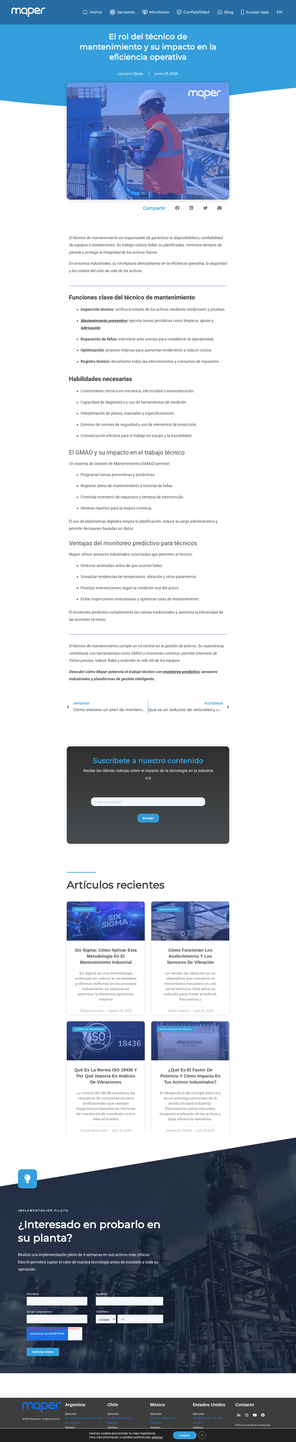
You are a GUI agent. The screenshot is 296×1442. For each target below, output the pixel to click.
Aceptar (184, 1435)
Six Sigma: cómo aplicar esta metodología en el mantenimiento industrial (106, 956)
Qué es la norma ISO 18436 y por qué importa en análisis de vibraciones (106, 1076)
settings (157, 1437)
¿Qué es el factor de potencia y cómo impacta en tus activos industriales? (190, 1076)
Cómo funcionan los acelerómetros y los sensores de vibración (190, 956)
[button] (177, 208)
